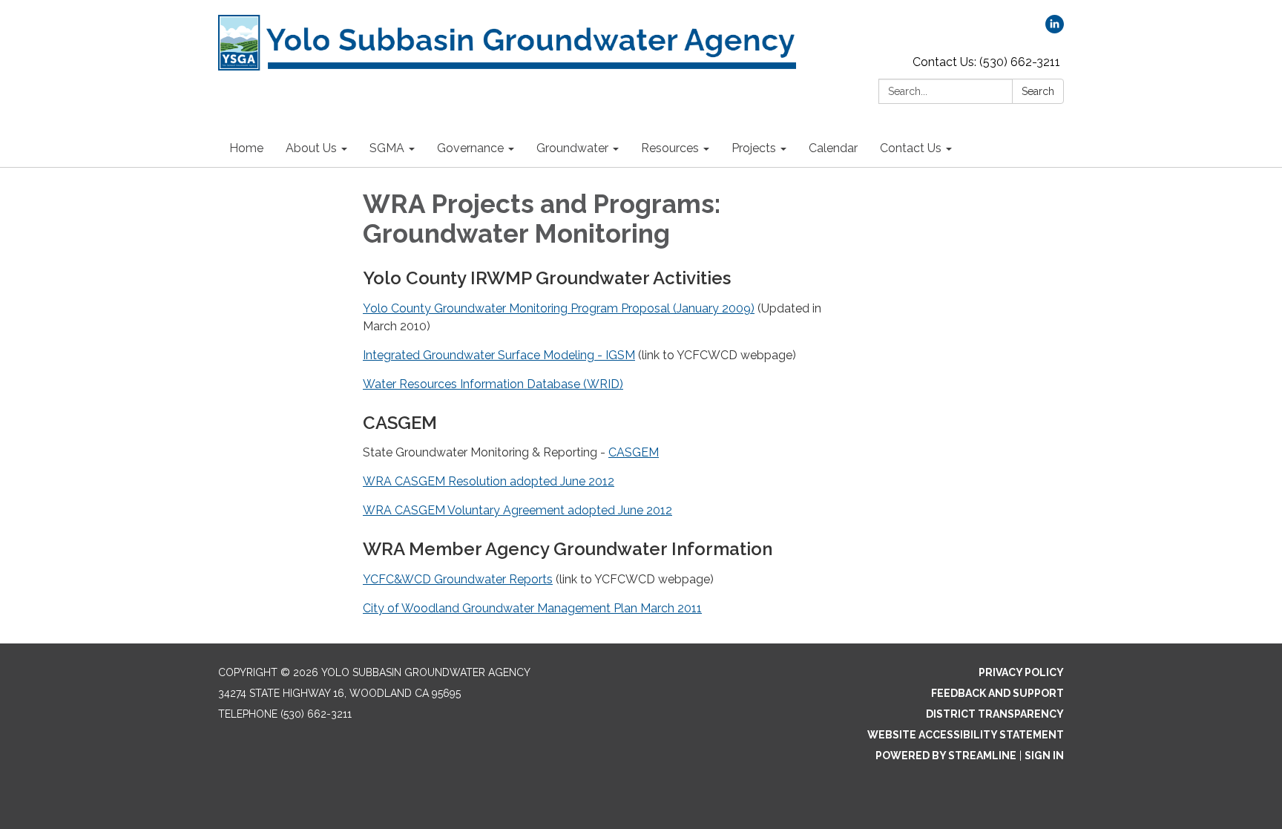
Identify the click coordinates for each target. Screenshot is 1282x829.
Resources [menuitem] (670, 148)
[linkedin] (1054, 29)
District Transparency (995, 714)
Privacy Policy (1021, 672)
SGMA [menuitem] (386, 148)
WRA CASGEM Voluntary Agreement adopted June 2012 (517, 510)
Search (1038, 91)
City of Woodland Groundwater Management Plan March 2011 (532, 608)
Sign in (1044, 755)
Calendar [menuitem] (833, 148)
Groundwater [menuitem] (572, 148)
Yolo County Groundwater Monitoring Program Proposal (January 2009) (559, 308)
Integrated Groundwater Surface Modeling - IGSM (499, 355)
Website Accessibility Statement (965, 735)
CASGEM (633, 452)
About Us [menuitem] (311, 148)
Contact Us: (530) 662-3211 (986, 62)
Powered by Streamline (945, 755)
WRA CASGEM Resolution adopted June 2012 (488, 481)
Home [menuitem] (246, 148)
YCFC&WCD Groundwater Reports (458, 579)
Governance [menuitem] (470, 148)
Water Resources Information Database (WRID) (493, 384)
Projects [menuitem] (754, 148)
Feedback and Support (997, 693)
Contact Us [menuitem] (910, 148)
